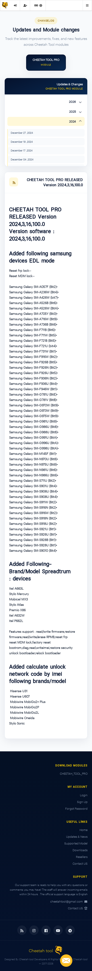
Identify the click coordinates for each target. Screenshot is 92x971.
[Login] (15, 5)
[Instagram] (34, 930)
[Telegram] (70, 930)
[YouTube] (58, 930)
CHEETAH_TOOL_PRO (74, 773)
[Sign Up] (25, 5)
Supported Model (76, 843)
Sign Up (82, 801)
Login (84, 795)
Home (83, 829)
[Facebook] (46, 930)
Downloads (80, 850)
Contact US (80, 863)
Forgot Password (76, 808)
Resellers (82, 856)
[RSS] (13, 181)
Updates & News (77, 836)
